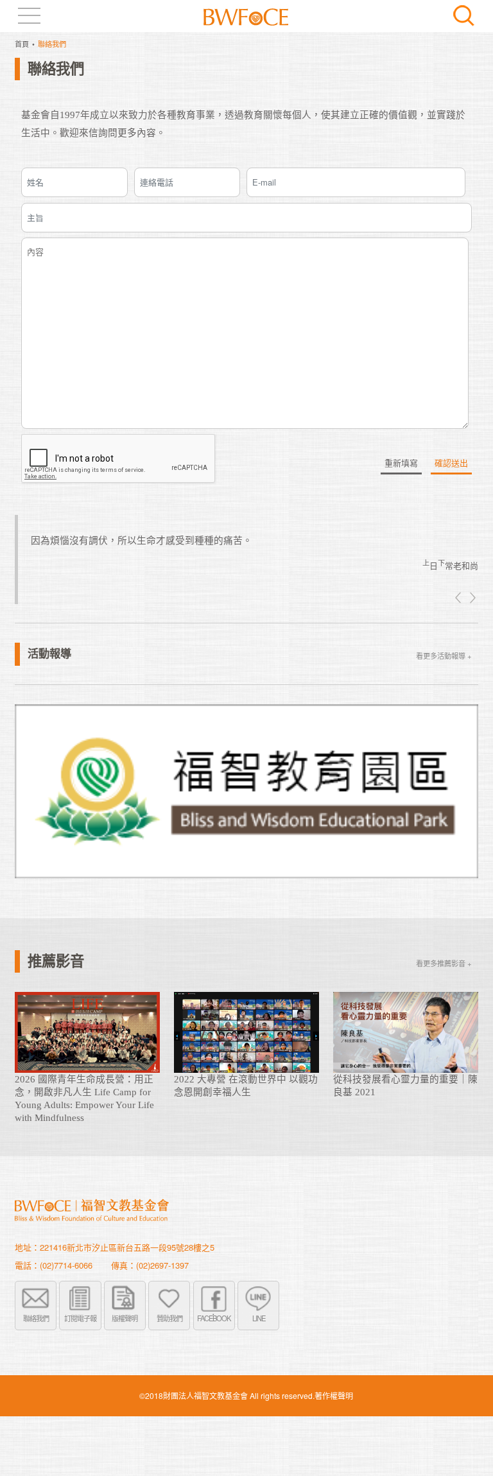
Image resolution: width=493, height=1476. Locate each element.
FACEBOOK (213, 1318)
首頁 (22, 44)
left (459, 597)
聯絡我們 (36, 1318)
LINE (258, 1318)
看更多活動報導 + (444, 655)
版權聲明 (124, 1318)
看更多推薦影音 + (444, 963)
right (471, 597)
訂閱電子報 (80, 1318)
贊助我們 (169, 1318)
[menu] (29, 15)
